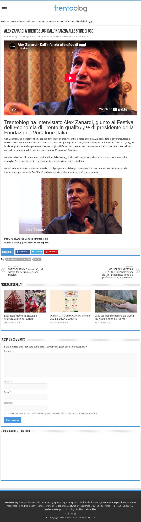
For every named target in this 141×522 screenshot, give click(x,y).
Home (6, 21)
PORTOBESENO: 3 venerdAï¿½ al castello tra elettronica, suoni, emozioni (25, 271)
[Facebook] (69, 513)
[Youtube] (75, 513)
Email (7, 392)
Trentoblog (12, 36)
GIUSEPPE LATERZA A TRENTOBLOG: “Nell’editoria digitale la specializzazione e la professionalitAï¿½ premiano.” (117, 272)
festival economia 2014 (18, 259)
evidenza (64, 36)
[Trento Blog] (70, 8)
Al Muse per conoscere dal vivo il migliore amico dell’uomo (114, 317)
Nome (8, 381)
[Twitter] (71, 513)
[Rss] (65, 513)
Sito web (8, 403)
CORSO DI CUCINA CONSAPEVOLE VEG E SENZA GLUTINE (70, 317)
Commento (9, 351)
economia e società (20, 21)
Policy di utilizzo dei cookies (82, 509)
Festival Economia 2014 (79, 36)
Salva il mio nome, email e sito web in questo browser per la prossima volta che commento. (52, 413)
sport (37, 259)
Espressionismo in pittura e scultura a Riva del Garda (20, 317)
